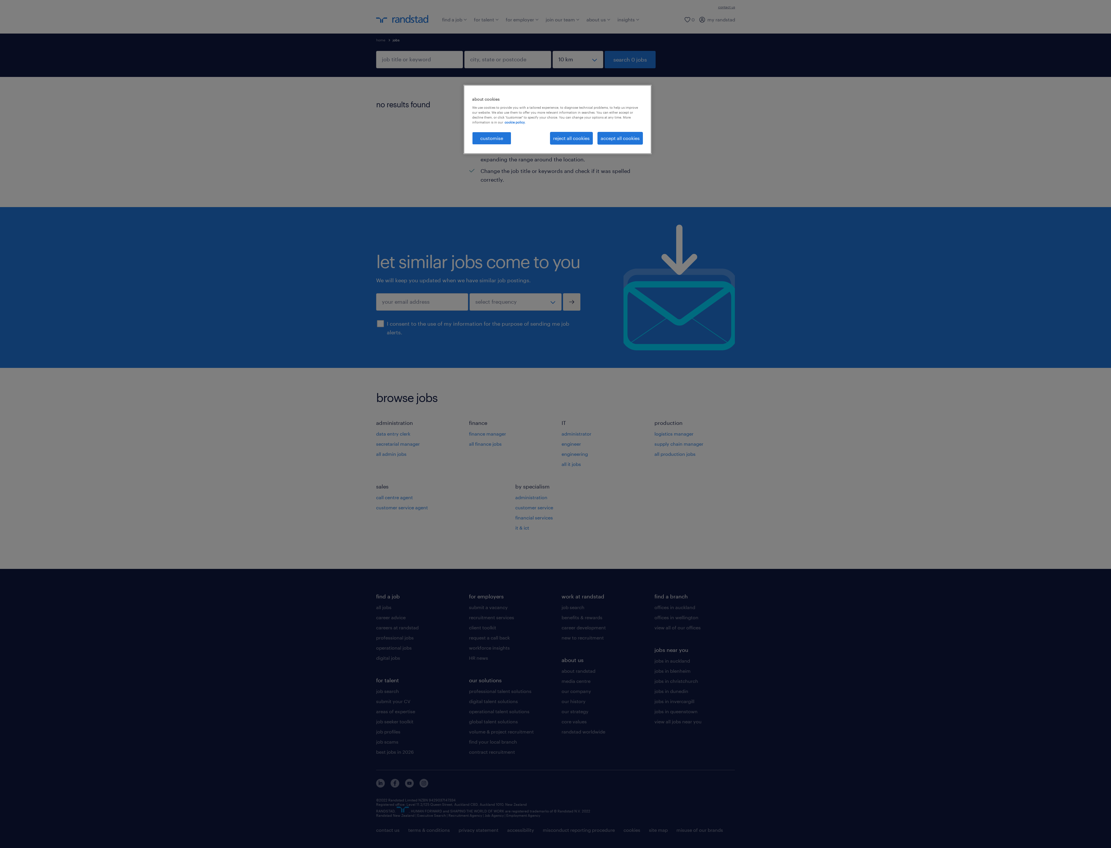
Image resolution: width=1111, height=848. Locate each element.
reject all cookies (571, 138)
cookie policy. (515, 122)
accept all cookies (620, 138)
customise (491, 138)
